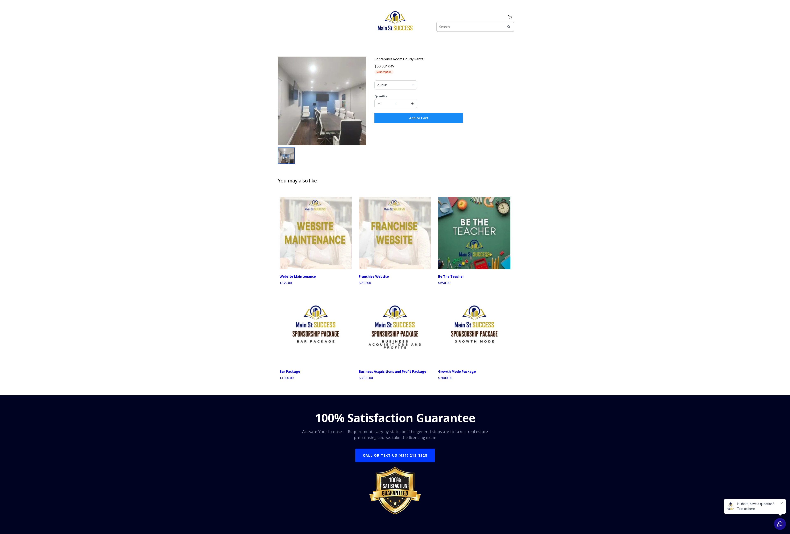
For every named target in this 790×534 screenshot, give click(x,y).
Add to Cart (418, 118)
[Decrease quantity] (379, 103)
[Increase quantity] (412, 103)
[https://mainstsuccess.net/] (395, 22)
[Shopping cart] (510, 17)
